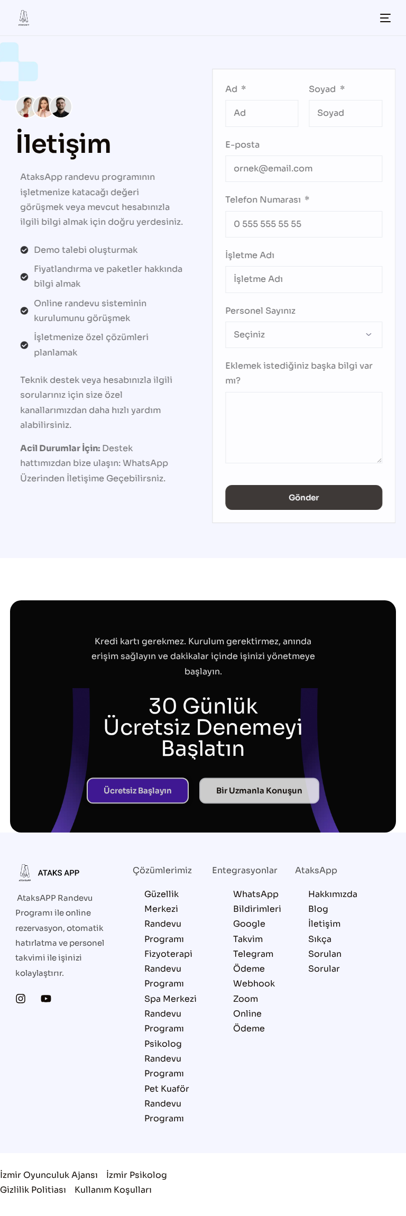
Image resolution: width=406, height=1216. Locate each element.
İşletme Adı (245, 255)
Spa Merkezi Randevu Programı (170, 1014)
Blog (318, 909)
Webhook (254, 983)
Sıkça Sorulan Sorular (325, 954)
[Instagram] (20, 998)
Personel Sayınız (255, 310)
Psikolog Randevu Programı (164, 1059)
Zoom (245, 998)
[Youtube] (46, 998)
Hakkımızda (332, 894)
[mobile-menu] (382, 18)
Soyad (319, 89)
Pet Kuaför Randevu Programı (166, 1103)
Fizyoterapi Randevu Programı (168, 969)
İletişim (324, 923)
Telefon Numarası (259, 199)
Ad (227, 89)
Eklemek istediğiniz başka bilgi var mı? (294, 373)
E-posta (237, 144)
